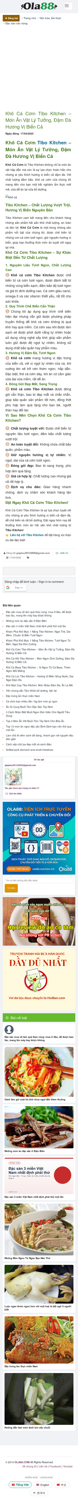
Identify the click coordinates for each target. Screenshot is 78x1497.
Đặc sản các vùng (16, 23)
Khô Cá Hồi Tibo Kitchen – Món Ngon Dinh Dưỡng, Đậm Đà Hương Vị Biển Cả (40, 660)
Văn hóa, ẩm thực (50, 18)
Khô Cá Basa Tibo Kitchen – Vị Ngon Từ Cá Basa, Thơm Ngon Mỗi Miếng (38, 669)
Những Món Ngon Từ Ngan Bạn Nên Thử (27, 1258)
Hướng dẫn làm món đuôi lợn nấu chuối (27, 1427)
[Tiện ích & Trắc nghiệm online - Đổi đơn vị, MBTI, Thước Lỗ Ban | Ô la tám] (39, 838)
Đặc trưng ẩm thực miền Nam (23, 696)
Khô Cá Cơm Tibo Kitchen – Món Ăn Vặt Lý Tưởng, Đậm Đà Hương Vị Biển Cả (40, 651)
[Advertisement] (39, 71)
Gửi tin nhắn (15, 793)
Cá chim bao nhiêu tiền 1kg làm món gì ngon (32, 701)
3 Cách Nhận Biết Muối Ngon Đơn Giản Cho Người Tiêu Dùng (38, 714)
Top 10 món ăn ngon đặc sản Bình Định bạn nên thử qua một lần (38, 728)
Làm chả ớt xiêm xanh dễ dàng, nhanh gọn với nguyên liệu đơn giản (39, 737)
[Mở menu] (68, 6)
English (44, 1485)
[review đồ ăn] (39, 921)
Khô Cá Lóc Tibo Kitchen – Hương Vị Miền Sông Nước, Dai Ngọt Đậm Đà (39, 678)
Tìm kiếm (11, 888)
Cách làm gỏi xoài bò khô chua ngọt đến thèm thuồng (35, 1099)
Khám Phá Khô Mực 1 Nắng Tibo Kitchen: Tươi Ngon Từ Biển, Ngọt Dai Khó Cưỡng (38, 642)
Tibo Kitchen (52, 142)
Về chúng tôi (29, 1466)
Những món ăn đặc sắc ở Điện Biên (26, 621)
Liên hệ (43, 1466)
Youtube (68, 1466)
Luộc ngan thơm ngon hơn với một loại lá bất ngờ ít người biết (38, 1307)
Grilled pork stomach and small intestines (29, 749)
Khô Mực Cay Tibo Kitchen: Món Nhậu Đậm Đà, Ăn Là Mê (39, 685)
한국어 (41, 1493)
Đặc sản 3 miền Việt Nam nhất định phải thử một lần (36, 626)
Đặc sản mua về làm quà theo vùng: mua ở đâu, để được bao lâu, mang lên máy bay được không (38, 613)
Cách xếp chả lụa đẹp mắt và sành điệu (29, 744)
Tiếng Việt (22, 1485)
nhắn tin (63, 553)
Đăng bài (13, 18)
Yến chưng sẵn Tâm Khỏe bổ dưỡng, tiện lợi (31, 690)
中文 (63, 1485)
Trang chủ (30, 18)
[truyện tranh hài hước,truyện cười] (39, 979)
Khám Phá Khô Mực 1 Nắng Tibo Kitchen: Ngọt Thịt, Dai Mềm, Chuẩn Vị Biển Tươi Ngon (38, 633)
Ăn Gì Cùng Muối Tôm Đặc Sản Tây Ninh (29, 707)
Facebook (55, 1466)
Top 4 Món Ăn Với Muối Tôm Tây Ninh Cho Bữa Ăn (35, 721)
